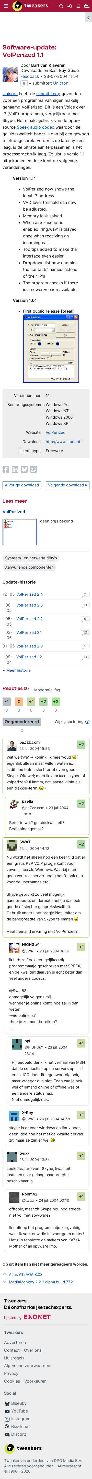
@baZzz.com (33, 807)
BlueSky (19, 1403)
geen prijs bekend (56, 521)
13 (85, 632)
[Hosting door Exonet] (27, 1317)
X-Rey (27, 1112)
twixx (24, 1153)
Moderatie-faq (47, 689)
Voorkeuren (35, 1381)
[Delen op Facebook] (6, 469)
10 (85, 605)
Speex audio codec (35, 127)
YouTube (19, 1411)
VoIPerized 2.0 (29, 646)
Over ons (32, 1350)
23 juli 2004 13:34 (34, 1159)
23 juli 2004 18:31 (55, 951)
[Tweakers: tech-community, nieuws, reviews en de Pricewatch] (30, 6)
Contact (12, 1350)
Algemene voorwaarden (27, 1365)
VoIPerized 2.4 (29, 594)
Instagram (20, 1418)
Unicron (60, 83)
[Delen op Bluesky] (24, 469)
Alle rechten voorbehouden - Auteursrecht (42, 1466)
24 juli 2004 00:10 (54, 1200)
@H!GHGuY (34, 1047)
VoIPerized (55, 432)
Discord (18, 1434)
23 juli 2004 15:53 (34, 748)
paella (27, 801)
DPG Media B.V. (68, 1460)
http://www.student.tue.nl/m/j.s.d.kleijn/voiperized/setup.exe (65, 441)
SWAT (25, 842)
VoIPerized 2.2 (29, 618)
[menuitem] (61, 6)
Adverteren (15, 1342)
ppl (27, 1040)
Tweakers (13, 1460)
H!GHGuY (30, 944)
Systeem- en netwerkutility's (31, 557)
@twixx (28, 1200)
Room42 (29, 1194)
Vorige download (23, 485)
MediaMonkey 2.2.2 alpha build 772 (41, 1281)
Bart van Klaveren (48, 65)
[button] (6, 6)
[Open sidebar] (88, 17)
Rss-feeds (20, 1426)
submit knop (48, 93)
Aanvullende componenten (29, 567)
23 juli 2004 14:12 (34, 848)
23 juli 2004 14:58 (55, 1119)
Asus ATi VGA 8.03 (26, 1274)
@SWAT (28, 951)
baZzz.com (29, 742)
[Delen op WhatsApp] (33, 469)
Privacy (11, 1373)
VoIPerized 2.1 (29, 632)
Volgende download (66, 485)
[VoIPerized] (20, 532)
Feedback (29, 76)
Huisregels (14, 1357)
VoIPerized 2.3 (29, 605)
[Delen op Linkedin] (15, 469)
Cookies (12, 1381)
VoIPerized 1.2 (29, 656)
